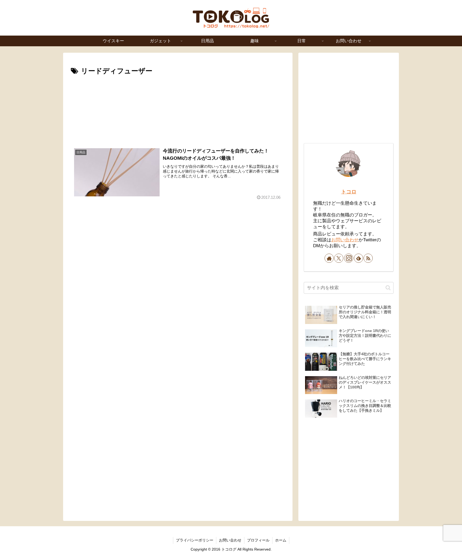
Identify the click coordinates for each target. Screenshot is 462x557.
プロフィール (258, 540)
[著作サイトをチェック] (329, 258)
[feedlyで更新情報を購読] (358, 258)
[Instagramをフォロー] (348, 258)
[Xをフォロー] (338, 258)
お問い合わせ (345, 239)
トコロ (348, 191)
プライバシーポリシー (194, 540)
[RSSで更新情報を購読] (368, 258)
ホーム (280, 540)
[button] (388, 288)
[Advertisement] (178, 107)
